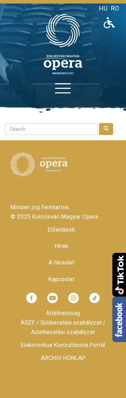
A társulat (61, 262)
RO (115, 8)
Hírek (61, 245)
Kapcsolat (61, 279)
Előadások (61, 229)
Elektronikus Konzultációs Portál (63, 344)
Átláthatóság (63, 313)
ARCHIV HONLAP (63, 357)
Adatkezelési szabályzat (63, 331)
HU (103, 8)
